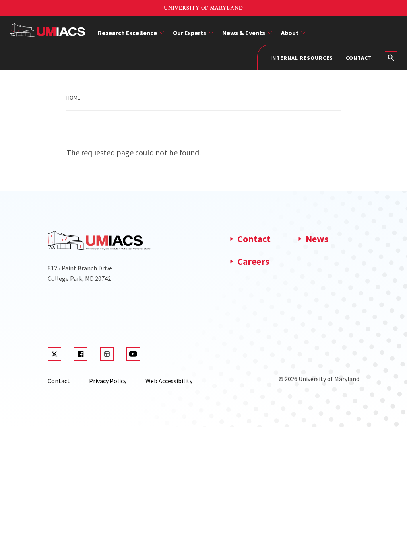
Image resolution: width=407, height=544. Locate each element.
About (289, 33)
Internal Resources (301, 58)
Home (73, 97)
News (317, 239)
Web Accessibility (168, 381)
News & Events (243, 33)
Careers (253, 261)
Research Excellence (127, 33)
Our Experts (189, 33)
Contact (359, 58)
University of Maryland (203, 8)
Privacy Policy (107, 381)
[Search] (391, 57)
